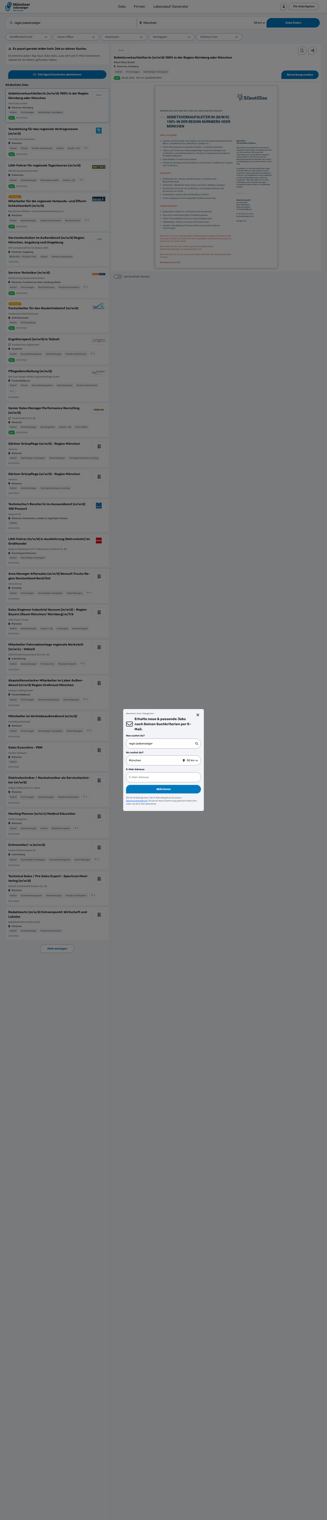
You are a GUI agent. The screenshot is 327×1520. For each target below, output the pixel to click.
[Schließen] (198, 715)
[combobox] (162, 744)
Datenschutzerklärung (136, 801)
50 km (191, 760)
